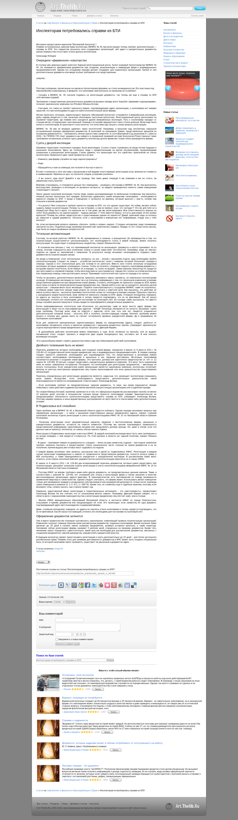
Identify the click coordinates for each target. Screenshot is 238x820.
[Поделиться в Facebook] (87, 585)
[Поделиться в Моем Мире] (74, 585)
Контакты (94, 804)
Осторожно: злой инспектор (78, 675)
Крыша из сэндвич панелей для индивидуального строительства (179, 143)
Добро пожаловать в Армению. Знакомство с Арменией (187, 130)
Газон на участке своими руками (188, 197)
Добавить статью (78, 804)
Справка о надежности (75, 720)
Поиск (65, 804)
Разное (67, 689)
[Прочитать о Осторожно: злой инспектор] (48, 683)
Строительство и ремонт (175, 63)
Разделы (54, 804)
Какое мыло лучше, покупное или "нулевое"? (180, 74)
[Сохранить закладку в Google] (81, 585)
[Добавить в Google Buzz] (120, 585)
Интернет (168, 43)
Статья (39, 23)
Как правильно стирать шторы (187, 207)
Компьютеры (169, 46)
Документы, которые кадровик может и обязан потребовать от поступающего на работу (112, 743)
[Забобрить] (100, 585)
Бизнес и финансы (61, 23)
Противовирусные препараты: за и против (187, 119)
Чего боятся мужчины (186, 175)
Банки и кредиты (72, 732)
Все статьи (42, 804)
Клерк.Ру (49, 549)
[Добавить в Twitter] (94, 585)
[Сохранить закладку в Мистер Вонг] (114, 585)
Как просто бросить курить (185, 217)
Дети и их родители (173, 36)
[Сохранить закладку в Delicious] (134, 585)
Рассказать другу (47, 585)
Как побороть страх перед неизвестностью (187, 186)
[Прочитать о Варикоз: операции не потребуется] (48, 705)
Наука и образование (174, 56)
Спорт (166, 59)
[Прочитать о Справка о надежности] (48, 728)
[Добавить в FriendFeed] (127, 585)
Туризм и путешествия (174, 66)
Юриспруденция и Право (76, 750)
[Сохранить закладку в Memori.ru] (107, 585)
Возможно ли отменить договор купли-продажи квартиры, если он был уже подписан (182, 156)
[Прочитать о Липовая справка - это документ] (48, 773)
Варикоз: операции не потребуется (82, 697)
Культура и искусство (173, 49)
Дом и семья (169, 40)
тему (49, 23)
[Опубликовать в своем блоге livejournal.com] (67, 585)
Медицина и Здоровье (174, 53)
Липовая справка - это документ (80, 765)
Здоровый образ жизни (75, 712)
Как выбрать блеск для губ (187, 166)
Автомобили (169, 30)
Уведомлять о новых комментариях (75, 639)
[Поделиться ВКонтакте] (61, 585)
